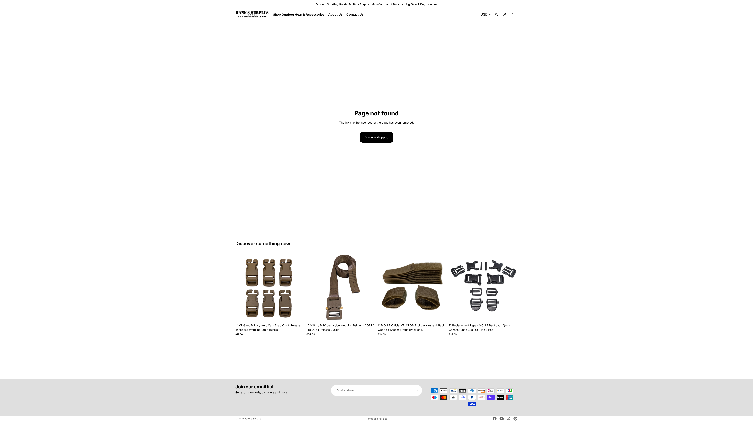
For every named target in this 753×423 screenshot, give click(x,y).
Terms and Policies (376, 418)
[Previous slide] (241, 287)
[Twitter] (508, 418)
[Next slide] (298, 287)
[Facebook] (494, 418)
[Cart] (513, 14)
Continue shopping (377, 137)
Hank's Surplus (252, 418)
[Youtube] (501, 418)
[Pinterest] (515, 418)
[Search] (496, 14)
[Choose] (298, 315)
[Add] (511, 315)
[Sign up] (416, 390)
